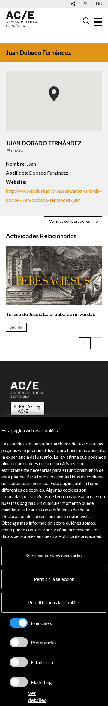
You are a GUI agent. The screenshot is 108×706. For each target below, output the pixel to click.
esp (85, 4)
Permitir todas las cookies (54, 602)
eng (98, 4)
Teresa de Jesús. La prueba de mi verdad (51, 314)
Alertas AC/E (23, 409)
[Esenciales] (19, 623)
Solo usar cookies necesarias (54, 555)
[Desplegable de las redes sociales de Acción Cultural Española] (73, 4)
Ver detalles (37, 696)
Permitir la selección (54, 579)
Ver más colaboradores (69, 221)
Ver (20, 327)
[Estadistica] (19, 662)
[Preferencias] (19, 642)
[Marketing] (19, 682)
